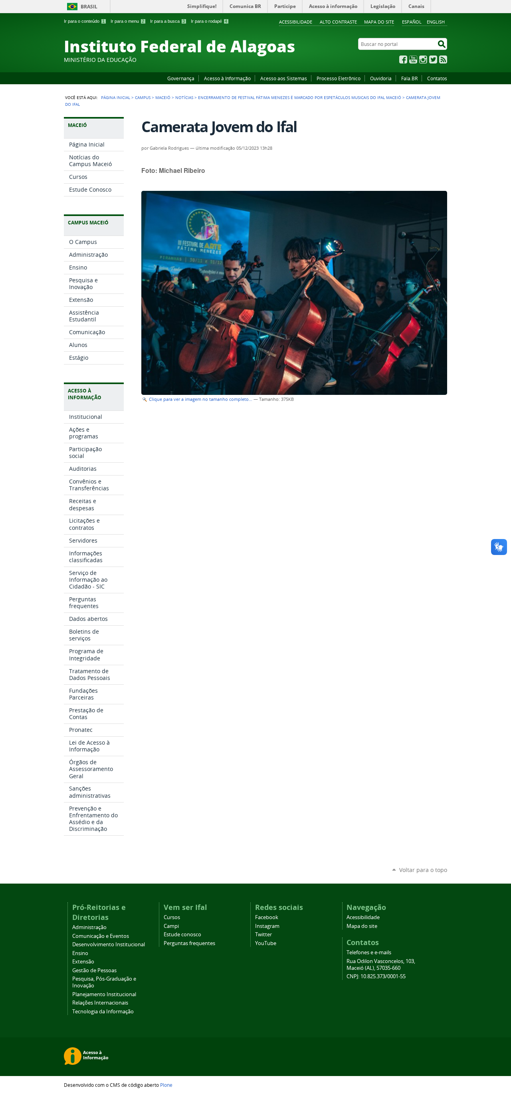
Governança (180, 78)
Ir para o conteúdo (84, 21)
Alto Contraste (338, 22)
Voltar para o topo (423, 870)
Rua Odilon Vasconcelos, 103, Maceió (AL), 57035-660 (381, 964)
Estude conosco (182, 934)
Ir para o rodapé (209, 21)
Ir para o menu (127, 21)
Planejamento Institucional (104, 994)
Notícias (184, 97)
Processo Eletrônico (338, 78)
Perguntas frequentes (189, 943)
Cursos (172, 917)
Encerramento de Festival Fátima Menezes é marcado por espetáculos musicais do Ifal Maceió (299, 97)
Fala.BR (409, 78)
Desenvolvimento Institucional (108, 944)
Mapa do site (379, 22)
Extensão (83, 961)
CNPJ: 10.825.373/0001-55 (376, 976)
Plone (166, 1085)
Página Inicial (115, 97)
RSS (443, 59)
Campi (171, 926)
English (436, 22)
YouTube (413, 59)
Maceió (162, 97)
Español (412, 22)
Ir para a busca (167, 21)
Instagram (423, 59)
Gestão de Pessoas (94, 970)
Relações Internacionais (100, 1002)
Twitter (433, 59)
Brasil (89, 6)
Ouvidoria (381, 78)
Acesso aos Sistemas (283, 78)
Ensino (80, 953)
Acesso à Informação (227, 78)
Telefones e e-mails (369, 952)
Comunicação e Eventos (100, 936)
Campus (143, 97)
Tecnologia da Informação (103, 1011)
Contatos (437, 78)
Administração (89, 927)
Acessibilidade (295, 22)
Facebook (403, 59)
